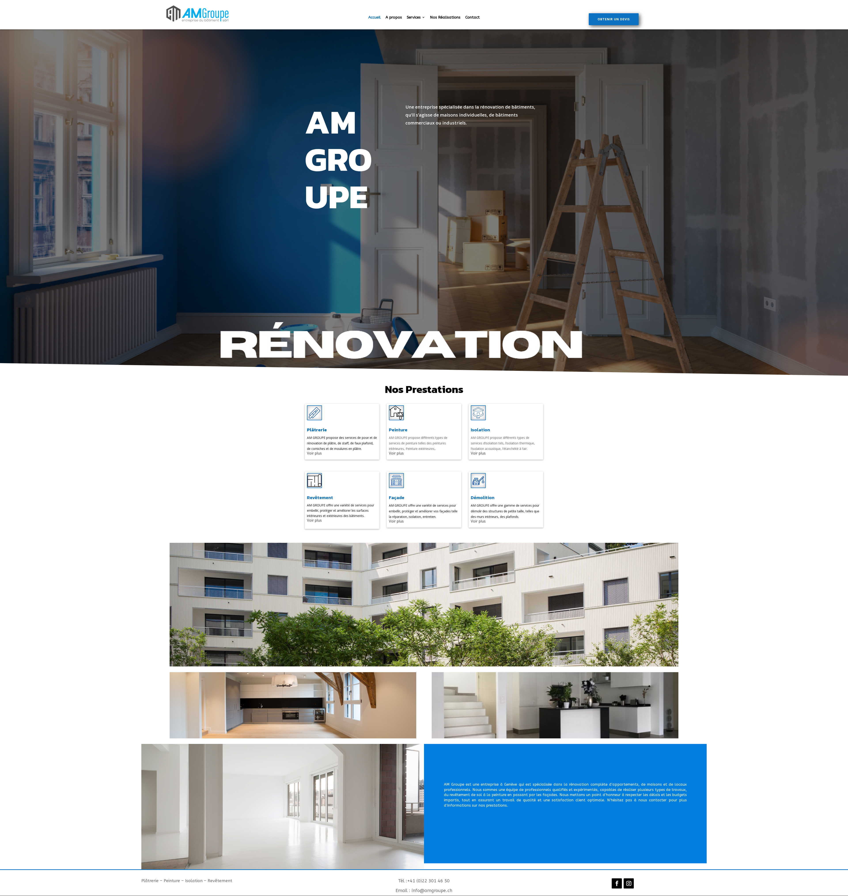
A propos (394, 17)
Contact (472, 17)
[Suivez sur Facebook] (617, 883)
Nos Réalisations (445, 17)
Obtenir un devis (614, 19)
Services (414, 17)
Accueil (374, 17)
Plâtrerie (317, 429)
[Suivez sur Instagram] (629, 883)
